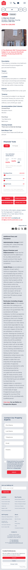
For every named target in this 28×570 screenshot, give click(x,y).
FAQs (16, 525)
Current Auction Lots (6, 499)
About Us (16, 516)
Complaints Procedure (19, 528)
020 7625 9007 (6, 218)
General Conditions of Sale (20, 508)
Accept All (14, 557)
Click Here (7, 402)
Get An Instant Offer (5, 526)
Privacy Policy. (17, 468)
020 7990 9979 (15, 541)
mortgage (15, 145)
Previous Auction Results (6, 510)
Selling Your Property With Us (7, 516)
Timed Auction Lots (5, 503)
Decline (14, 561)
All (12, 9)
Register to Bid (4, 508)
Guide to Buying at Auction (20, 501)
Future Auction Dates (6, 501)
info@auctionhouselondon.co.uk (12, 220)
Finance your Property (19, 506)
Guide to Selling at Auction (7, 519)
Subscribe (6, 491)
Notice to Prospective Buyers (20, 503)
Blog (16, 521)
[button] (24, 3)
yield (6, 145)
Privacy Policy (17, 523)
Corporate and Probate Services (5, 522)
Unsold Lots (4, 506)
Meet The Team (18, 519)
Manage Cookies (14, 564)
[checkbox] (5, 462)
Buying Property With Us (19, 499)
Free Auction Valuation (6, 524)
